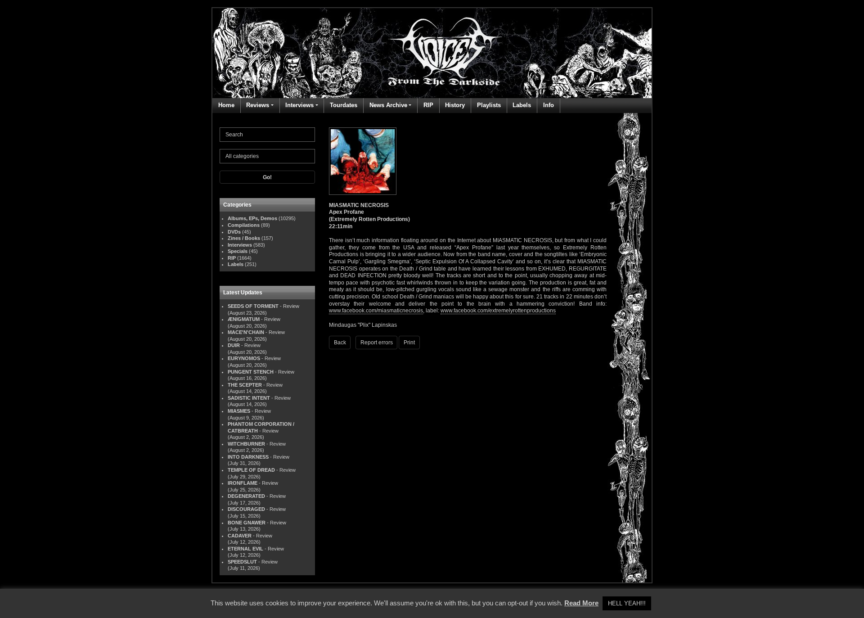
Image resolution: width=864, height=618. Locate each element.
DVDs (234, 232)
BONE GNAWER (247, 522)
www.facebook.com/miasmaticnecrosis (376, 310)
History (455, 105)
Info (548, 105)
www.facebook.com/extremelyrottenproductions (498, 310)
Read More (581, 603)
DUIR (234, 345)
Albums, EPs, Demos (252, 218)
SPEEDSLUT (242, 561)
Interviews (299, 105)
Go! (267, 177)
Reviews (257, 105)
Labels (522, 105)
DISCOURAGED (246, 509)
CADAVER (240, 535)
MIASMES (239, 411)
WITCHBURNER (246, 444)
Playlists (489, 105)
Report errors (376, 342)
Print (409, 342)
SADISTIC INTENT (249, 398)
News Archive (388, 105)
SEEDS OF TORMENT (253, 306)
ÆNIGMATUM (244, 319)
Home (226, 105)
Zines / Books (244, 238)
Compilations (244, 225)
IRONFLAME (242, 483)
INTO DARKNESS (248, 457)
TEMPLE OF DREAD (251, 470)
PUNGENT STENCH (251, 371)
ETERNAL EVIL (245, 548)
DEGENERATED (246, 496)
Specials (238, 251)
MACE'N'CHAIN (246, 332)
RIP (428, 105)
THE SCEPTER (245, 385)
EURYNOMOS (244, 358)
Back (340, 342)
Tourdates (343, 105)
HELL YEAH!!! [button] (627, 603)
